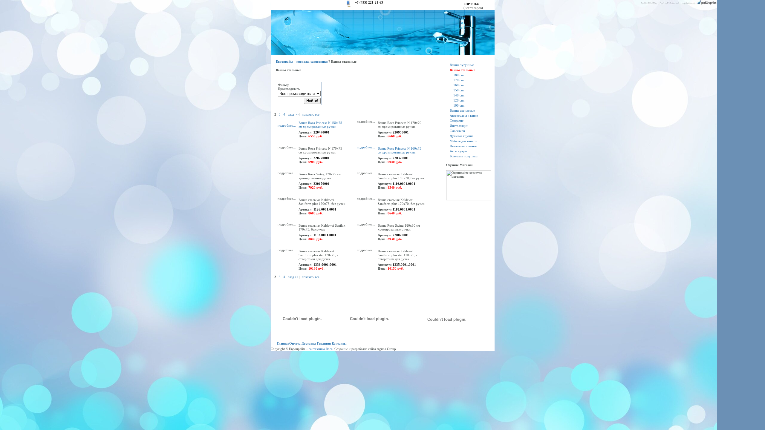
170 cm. (459, 80)
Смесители (457, 131)
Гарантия (324, 343)
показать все (310, 114)
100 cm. (459, 105)
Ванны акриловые (462, 110)
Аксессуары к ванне (464, 115)
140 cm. (459, 95)
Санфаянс (456, 120)
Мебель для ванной (463, 141)
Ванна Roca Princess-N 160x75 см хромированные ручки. (399, 150)
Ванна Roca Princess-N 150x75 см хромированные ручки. (320, 124)
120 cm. (459, 100)
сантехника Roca (321, 349)
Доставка (309, 343)
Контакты (339, 343)
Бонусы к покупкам (464, 156)
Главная (283, 343)
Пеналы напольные (463, 146)
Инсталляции (459, 126)
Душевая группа (461, 136)
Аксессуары (458, 151)
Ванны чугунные (462, 65)
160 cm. (459, 85)
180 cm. (459, 75)
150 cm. (459, 90)
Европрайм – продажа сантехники (302, 61)
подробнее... (287, 125)
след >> (293, 114)
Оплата (295, 343)
